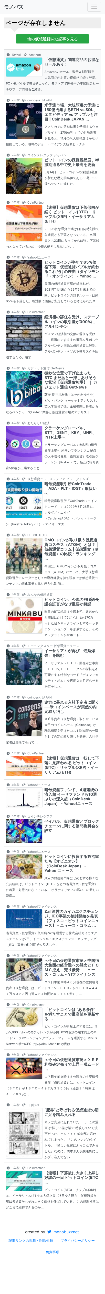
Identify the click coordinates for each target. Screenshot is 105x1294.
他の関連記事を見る (52, 38)
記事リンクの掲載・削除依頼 (31, 1240)
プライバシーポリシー (78, 1240)
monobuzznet (65, 1231)
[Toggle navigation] (94, 7)
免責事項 (52, 1252)
